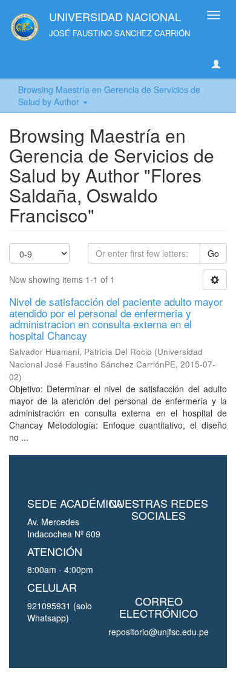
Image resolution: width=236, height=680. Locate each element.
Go (213, 253)
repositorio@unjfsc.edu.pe (158, 632)
